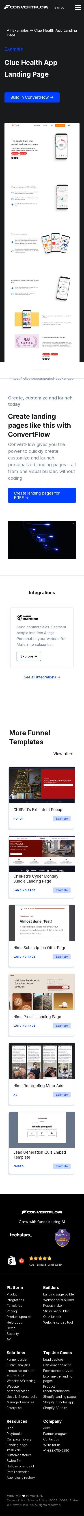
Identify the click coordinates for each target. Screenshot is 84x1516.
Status (74, 1500)
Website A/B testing (21, 1381)
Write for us (51, 1445)
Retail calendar (18, 1472)
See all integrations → (42, 677)
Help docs (14, 1322)
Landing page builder (59, 1294)
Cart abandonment (57, 1365)
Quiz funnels (52, 1317)
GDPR (63, 1500)
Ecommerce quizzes (58, 1371)
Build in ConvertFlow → (32, 97)
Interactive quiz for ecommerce (20, 1373)
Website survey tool (58, 1322)
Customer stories (19, 1455)
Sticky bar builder (56, 1311)
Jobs (47, 1428)
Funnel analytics (18, 1365)
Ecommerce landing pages (57, 1378)
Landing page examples (17, 1447)
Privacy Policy (37, 1500)
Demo (11, 1328)
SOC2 (53, 1500)
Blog (10, 1428)
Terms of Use (16, 1500)
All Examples (18, 30)
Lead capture (53, 1359)
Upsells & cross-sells (22, 1396)
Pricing (12, 1311)
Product (12, 1294)
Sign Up (59, 7)
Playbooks (14, 1434)
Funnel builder (17, 1359)
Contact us (51, 1439)
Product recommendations (56, 1388)
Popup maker (53, 1305)
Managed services (20, 1402)
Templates (14, 1305)
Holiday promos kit (20, 1466)
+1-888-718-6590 (56, 1450)
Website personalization (18, 1388)
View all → (63, 753)
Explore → (28, 656)
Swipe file (14, 1460)
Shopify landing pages (60, 1396)
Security (13, 1333)
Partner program (55, 1434)
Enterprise (14, 1408)
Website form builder (58, 1300)
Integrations (15, 1300)
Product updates (19, 1317)
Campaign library (19, 1439)
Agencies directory (21, 1477)
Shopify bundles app (58, 1402)
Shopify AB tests (55, 1408)
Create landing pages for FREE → (37, 495)
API (9, 1339)
